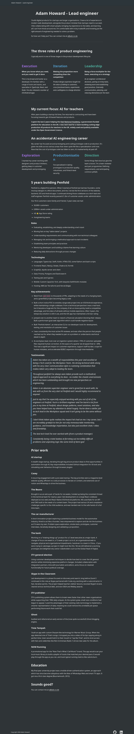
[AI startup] (30, 457)
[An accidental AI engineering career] (30, 138)
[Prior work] (30, 450)
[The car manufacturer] (30, 514)
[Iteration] (52, 66)
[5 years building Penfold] (30, 182)
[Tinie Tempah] (30, 628)
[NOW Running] (30, 647)
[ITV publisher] (30, 592)
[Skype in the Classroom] (30, 573)
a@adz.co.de (72, 36)
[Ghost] (30, 614)
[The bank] (30, 533)
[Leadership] (83, 66)
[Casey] (30, 473)
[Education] (30, 665)
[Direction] (83, 155)
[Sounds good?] (30, 684)
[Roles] (30, 223)
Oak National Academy (70, 122)
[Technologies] (30, 257)
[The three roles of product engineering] (30, 51)
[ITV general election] (30, 555)
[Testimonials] (30, 355)
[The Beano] (30, 489)
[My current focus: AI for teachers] (30, 109)
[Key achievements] (30, 291)
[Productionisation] (52, 155)
